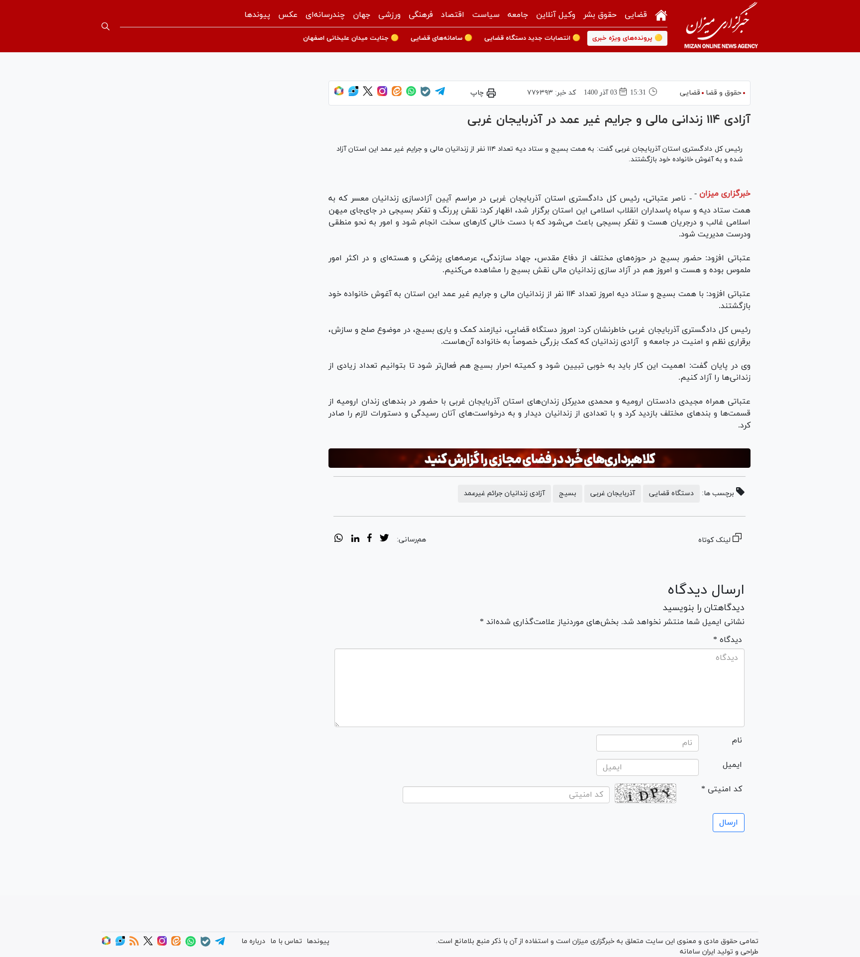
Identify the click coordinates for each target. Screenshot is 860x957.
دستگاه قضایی (671, 493)
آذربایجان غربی (612, 493)
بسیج (567, 493)
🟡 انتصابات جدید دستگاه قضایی (532, 38)
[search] (105, 26)
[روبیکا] (339, 94)
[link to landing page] (721, 26)
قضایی (636, 14)
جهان (361, 14)
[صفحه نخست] (661, 14)
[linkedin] (355, 539)
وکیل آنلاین (555, 14)
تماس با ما (286, 941)
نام (737, 740)
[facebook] (369, 539)
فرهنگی (421, 14)
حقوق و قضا (724, 93)
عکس (288, 14)
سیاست (486, 14)
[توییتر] (368, 94)
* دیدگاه (727, 640)
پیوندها (257, 14)
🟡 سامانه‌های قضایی (441, 38)
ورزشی (389, 14)
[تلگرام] (440, 94)
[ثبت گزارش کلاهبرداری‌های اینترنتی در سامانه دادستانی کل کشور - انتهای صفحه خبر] (539, 458)
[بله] (425, 95)
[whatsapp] (338, 539)
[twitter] (384, 539)
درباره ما (253, 941)
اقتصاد (452, 14)
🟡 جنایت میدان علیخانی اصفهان (351, 38)
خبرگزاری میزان (725, 193)
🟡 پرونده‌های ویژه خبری (627, 38)
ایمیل (732, 764)
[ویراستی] (353, 94)
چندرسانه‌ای (325, 14)
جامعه (518, 14)
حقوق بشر (600, 14)
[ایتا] (397, 94)
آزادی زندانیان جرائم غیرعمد (504, 493)
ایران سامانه (697, 952)
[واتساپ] (411, 94)
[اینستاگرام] (382, 94)
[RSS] (134, 944)
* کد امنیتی (721, 789)
